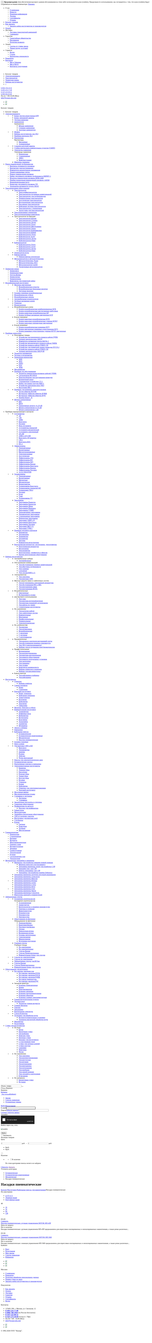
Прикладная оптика (26, 931)
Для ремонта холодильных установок (33, 659)
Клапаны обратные (26, 995)
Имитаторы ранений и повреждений (28, 895)
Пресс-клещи (19, 744)
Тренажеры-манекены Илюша (25, 881)
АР (20, 416)
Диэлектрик (23, 627)
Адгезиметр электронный (28, 432)
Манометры (18, 1022)
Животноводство (25, 911)
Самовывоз (14, 34)
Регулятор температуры (28, 979)
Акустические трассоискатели (30, 200)
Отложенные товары (13, 1102)
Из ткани (22, 1082)
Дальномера (23, 722)
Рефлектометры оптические (29, 257)
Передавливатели (25, 989)
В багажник (23, 1076)
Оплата (8, 28)
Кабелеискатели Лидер (27, 239)
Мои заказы (9, 1253)
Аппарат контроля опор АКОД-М (31, 351)
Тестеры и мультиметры (23, 355)
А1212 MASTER (25, 472)
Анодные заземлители (27, 130)
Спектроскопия (24, 937)
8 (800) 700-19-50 (6, 88)
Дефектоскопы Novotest (28, 470)
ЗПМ (20, 367)
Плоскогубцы (24, 774)
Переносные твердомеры (28, 518)
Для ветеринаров (25, 1064)
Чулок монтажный (26, 758)
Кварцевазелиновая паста (19, 182)
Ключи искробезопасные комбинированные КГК (37, 309)
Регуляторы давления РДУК (29, 973)
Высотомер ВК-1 (25, 387)
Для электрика (24, 577)
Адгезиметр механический (29, 430)
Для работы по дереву (27, 605)
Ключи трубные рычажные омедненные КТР (36, 315)
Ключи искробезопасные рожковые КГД (34, 327)
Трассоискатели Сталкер (28, 220)
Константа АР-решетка (27, 438)
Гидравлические (25, 734)
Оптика (21, 929)
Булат (21, 494)
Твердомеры (19, 500)
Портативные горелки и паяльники (27, 764)
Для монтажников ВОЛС (28, 589)
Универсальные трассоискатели (31, 198)
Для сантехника (25, 661)
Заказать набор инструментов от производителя (28, 26)
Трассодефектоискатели (28, 192)
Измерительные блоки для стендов (32, 955)
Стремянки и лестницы (23, 796)
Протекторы (19, 138)
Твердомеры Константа (27, 522)
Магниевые (23, 142)
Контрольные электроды (23, 1011)
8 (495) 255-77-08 (6, 90)
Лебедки (22, 756)
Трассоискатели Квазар (27, 218)
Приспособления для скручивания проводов (36, 377)
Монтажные (23, 617)
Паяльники (18, 730)
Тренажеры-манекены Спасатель (26, 893)
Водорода (13, 840)
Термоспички (15, 277)
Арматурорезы (24, 697)
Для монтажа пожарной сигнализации (33, 603)
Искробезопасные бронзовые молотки (33, 289)
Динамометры (24, 750)
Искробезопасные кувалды (29, 287)
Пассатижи (23, 772)
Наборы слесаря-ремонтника (30, 671)
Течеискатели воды (21, 253)
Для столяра (23, 665)
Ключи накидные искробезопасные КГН (34, 319)
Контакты (9, 60)
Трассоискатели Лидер (27, 222)
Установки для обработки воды (26, 1015)
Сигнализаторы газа (17, 856)
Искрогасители (20, 305)
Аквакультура (24, 905)
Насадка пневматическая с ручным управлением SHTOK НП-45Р (26, 1223)
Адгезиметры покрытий (28, 428)
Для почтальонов (25, 1068)
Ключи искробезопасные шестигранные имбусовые (38, 311)
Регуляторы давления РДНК (29, 977)
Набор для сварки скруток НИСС (31, 383)
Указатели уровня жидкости (29, 1003)
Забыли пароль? (12, 1110)
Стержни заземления (26, 128)
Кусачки (22, 780)
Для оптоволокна (25, 629)
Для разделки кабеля (26, 611)
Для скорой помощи (26, 1072)
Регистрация (10, 1106)
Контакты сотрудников (18, 66)
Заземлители (19, 122)
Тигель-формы (15, 275)
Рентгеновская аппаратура (29, 546)
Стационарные (24, 156)
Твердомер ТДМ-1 (25, 528)
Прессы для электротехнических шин (28, 760)
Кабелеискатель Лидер (27, 249)
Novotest (22, 424)
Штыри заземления (26, 126)
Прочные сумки (25, 1038)
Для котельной (15, 852)
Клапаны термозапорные (28, 985)
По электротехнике (26, 949)
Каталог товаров (11, 22)
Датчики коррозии (21, 120)
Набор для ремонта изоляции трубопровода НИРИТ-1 (30, 176)
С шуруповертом (25, 637)
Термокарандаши (16, 273)
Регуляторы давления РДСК (29, 975)
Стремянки (23, 800)
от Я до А (9, 1196)
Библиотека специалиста (19, 56)
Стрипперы (23, 689)
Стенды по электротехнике (24, 957)
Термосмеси (14, 271)
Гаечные (22, 824)
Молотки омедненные (22, 285)
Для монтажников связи (28, 587)
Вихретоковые (24, 450)
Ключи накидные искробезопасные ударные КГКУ (38, 321)
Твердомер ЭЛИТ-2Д (27, 520)
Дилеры (13, 16)
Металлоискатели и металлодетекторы (29, 259)
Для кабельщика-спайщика (29, 675)
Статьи (12, 54)
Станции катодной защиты (24, 146)
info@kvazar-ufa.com (8, 98)
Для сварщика (24, 663)
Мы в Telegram (15, 62)
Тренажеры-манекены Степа (25, 885)
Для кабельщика (25, 677)
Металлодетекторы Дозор (28, 261)
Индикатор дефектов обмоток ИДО (32, 396)
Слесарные (23, 571)
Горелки (17, 1007)
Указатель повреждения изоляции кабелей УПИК (37, 373)
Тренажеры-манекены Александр (27, 877)
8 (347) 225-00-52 (6, 92)
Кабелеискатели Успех (27, 235)
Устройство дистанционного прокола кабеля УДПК (38, 337)
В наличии (16, 1159)
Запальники (18, 1009)
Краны (21, 987)
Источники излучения (27, 941)
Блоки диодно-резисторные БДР (26, 116)
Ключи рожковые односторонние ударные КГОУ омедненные (42, 331)
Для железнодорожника (28, 653)
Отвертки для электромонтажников (32, 788)
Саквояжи (22, 1048)
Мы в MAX (14, 64)
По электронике (25, 947)
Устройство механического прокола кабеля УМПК (38, 343)
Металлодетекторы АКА (28, 263)
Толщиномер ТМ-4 (26, 490)
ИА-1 (21, 444)
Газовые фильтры (20, 1005)
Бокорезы (22, 768)
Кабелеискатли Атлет (27, 237)
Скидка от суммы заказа (19, 46)
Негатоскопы (24, 549)
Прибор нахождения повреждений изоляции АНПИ (30, 180)
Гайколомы (23, 706)
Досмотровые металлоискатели (31, 267)
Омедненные (24, 593)
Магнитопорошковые (27, 452)
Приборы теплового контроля (25, 530)
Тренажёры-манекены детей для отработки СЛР (37, 867)
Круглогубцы (24, 778)
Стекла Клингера (20, 1013)
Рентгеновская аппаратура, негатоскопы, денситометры (35, 544)
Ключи (16, 822)
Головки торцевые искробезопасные (28, 293)
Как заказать (10, 24)
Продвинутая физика (27, 927)
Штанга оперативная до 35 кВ (30, 408)
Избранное (9, 1257)
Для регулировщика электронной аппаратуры (36, 583)
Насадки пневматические (28, 740)
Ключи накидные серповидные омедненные (35, 323)
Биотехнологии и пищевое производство (34, 907)
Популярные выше (12, 1200)
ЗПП (20, 359)
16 (6, 1207)
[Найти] (22, 1086)
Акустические (24, 456)
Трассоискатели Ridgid (27, 232)
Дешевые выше (11, 1198)
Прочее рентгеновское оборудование (33, 555)
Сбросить (4, 1167)
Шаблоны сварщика (21, 162)
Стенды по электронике (23, 959)
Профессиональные (26, 619)
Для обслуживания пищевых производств (35, 643)
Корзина (4, 1092)
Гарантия (8, 1295)
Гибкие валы (19, 810)
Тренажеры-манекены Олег (24, 889)
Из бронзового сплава (27, 595)
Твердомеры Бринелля (27, 504)
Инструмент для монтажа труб (25, 818)
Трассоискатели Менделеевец (30, 226)
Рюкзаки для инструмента (29, 1040)
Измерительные (25, 615)
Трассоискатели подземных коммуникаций (35, 194)
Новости (13, 12)
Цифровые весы (25, 714)
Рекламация (14, 40)
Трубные (22, 828)
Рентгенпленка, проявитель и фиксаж (33, 553)
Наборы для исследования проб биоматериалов (37, 647)
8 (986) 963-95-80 (6, 94)
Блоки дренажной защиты (24, 118)
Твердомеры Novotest (27, 524)
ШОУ (21, 404)
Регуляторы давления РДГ (29, 981)
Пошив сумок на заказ (13, 1279)
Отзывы (13, 20)
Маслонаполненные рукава (24, 794)
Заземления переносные (23, 357)
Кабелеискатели (20, 243)
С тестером (23, 635)
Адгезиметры (19, 414)
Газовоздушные (16, 850)
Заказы (8, 1098)
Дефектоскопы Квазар (27, 464)
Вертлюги (22, 748)
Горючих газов (15, 844)
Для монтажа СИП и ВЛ (23, 746)
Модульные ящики (21, 792)
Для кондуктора (25, 1060)
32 (6, 1209)
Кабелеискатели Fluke (27, 241)
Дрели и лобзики (20, 728)
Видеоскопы (23, 718)
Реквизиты (9, 58)
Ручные (13, 854)
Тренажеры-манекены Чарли (25, 891)
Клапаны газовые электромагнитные (33, 997)
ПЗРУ (21, 363)
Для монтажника (25, 1066)
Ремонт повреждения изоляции (22, 174)
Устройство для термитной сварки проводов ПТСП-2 (39, 347)
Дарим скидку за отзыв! (19, 48)
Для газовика (24, 569)
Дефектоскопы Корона (27, 468)
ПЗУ (20, 365)
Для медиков (23, 1062)
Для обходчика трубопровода (30, 567)
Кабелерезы (23, 701)
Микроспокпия (24, 939)
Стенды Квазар (24, 951)
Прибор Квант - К (25, 398)
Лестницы (22, 798)
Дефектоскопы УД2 (26, 458)
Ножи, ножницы (25, 693)
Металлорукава (20, 812)
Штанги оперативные (22, 400)
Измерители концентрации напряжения (25, 170)
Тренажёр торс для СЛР (28, 869)
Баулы (21, 1030)
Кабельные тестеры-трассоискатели (32, 206)
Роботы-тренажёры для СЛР (29, 871)
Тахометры (23, 724)
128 (6, 1213)
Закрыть (12, 1167)
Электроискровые (25, 454)
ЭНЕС (21, 158)
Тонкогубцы (23, 776)
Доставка (8, 1293)
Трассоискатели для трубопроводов (32, 196)
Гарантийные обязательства (20, 38)
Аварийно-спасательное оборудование (29, 814)
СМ (20, 418)
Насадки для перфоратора (28, 808)
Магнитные (23, 480)
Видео (12, 52)
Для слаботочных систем (28, 613)
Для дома (22, 599)
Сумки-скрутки (24, 1046)
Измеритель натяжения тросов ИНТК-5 (34, 341)
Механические (24, 482)
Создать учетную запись (10, 1112)
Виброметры (23, 716)
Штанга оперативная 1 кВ (29, 410)
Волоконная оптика (26, 933)
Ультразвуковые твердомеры (29, 512)
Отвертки (18, 303)
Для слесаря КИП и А (27, 573)
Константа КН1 (24, 442)
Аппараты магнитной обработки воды (33, 1020)
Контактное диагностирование (21, 168)
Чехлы (21, 1052)
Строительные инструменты (29, 607)
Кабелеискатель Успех (27, 245)
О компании (14, 10)
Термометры (23, 536)
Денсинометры (24, 551)
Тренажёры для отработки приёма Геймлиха (35, 873)
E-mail (3, 1108)
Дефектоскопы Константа (28, 466)
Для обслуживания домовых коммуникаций (35, 565)
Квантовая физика (26, 925)
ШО (20, 402)
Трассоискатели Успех (27, 224)
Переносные (23, 154)
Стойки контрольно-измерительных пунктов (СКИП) (34, 148)
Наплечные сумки (25, 1032)
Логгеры (22, 540)
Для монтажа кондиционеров (30, 655)
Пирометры (23, 532)
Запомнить (7, 1135)
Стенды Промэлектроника (29, 953)
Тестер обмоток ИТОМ (27, 392)
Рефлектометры (20, 255)
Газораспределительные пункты (26, 999)
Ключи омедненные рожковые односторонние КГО (38, 329)
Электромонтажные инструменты (27, 766)
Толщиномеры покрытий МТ (30, 488)
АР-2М (21, 434)
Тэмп (21, 496)
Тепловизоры (24, 534)
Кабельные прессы (21, 732)
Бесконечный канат (26, 379)
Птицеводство (24, 913)
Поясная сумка (24, 1036)
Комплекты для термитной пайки (22, 281)
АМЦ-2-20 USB (25, 436)
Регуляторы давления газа (24, 971)
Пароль (3, 1110)
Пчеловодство (24, 915)
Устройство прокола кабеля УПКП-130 (33, 345)
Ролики (21, 754)
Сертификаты (15, 18)
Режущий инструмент (22, 691)
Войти (3, 1106)
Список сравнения (12, 1100)
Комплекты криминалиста (29, 667)
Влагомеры (23, 720)
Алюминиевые (24, 144)
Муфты (17, 132)
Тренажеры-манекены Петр (24, 887)
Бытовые (13, 838)
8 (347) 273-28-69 (11, 1317)
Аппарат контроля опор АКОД (30, 339)
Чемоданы (22, 1050)
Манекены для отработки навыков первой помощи (33, 863)
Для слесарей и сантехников (29, 1074)
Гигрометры (23, 538)
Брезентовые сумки (26, 1080)
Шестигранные (24, 830)
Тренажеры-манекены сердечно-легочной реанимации (35, 875)
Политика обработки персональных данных (22, 1277)
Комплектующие (25, 160)
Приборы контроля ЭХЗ (23, 136)
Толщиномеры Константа (28, 486)
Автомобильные (25, 561)
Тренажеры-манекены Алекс (25, 883)
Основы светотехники (27, 935)
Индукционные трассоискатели (31, 202)
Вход (7, 1249)
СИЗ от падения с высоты (24, 816)
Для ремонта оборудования (29, 657)
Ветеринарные (24, 651)
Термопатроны (15, 279)
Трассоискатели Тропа (27, 228)
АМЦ (21, 420)
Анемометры (24, 712)
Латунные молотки (26, 291)
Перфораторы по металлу (24, 806)
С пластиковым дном (27, 1042)
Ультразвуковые (25, 448)
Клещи (21, 784)
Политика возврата (17, 42)
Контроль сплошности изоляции (22, 166)
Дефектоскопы (19, 446)
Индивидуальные (16, 846)
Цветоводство (24, 917)
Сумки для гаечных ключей (29, 1044)
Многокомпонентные (18, 842)
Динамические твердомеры (29, 514)
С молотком (23, 633)
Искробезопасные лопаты (24, 297)
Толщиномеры (19, 474)
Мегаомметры (19, 369)
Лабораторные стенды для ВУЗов (27, 961)
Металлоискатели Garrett (28, 265)
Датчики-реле (19, 1001)
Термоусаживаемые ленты (20, 172)
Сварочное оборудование (23, 804)
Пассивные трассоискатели (29, 204)
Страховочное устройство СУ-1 (31, 381)
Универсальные (25, 621)
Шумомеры (23, 726)
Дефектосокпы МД (26, 462)
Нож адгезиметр (25, 426)
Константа (23, 422)
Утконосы (22, 782)
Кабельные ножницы (27, 695)
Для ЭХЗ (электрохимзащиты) (30, 645)
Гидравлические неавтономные (31, 736)
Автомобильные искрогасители (26, 299)
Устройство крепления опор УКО (31, 385)
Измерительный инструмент (25, 710)
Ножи (21, 687)
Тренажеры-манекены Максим (25, 879)
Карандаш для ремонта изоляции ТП (24, 184)
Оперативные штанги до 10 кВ (30, 406)
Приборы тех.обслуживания (25, 371)
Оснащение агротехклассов (24, 899)
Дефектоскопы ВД (26, 460)
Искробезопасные (25, 631)
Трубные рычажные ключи (24, 301)
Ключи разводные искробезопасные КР (34, 313)
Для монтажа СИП (26, 579)
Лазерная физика (25, 923)
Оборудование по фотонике (24, 919)
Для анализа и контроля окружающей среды (35, 641)
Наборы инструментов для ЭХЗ (26, 134)
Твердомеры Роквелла (27, 502)
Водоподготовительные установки (32, 1017)
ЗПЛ (20, 361)
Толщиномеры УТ (25, 498)
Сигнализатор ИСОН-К (28, 375)
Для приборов (24, 1070)
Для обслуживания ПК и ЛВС (30, 585)
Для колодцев (15, 858)
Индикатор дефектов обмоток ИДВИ (33, 394)
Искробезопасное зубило (23, 295)
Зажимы (22, 752)
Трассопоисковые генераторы (25, 212)
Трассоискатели (20, 190)
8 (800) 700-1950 (11, 1313)
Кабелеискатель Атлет (27, 247)
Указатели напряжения (23, 353)
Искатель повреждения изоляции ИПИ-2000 (27, 178)
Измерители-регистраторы (29, 542)
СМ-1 (21, 440)
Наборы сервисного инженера (30, 669)
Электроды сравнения (22, 150)
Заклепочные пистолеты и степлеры (28, 802)
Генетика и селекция (26, 909)
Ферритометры (24, 484)
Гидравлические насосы (23, 762)
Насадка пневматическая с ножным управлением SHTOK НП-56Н (26, 1237)
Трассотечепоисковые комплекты (27, 214)
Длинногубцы (24, 770)
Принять (31, 4)
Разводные (23, 826)
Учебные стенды (20, 943)
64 (6, 1211)
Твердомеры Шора (26, 506)
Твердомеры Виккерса (27, 508)
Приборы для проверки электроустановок (30, 389)
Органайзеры (24, 1034)
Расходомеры (19, 1024)
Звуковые (13, 848)
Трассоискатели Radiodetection (30, 230)
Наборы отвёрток (25, 683)
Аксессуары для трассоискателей (31, 210)
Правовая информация (18, 14)
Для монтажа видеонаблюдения (31, 601)
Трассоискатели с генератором (30, 208)
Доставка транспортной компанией (23, 32)
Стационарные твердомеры (29, 516)
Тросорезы (23, 703)
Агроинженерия (25, 903)
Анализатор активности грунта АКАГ (24, 186)
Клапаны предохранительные (30, 993)
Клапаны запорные (26, 991)
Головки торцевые (21, 742)
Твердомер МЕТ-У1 (26, 526)
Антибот (4, 1114)
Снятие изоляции (20, 685)
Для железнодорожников (28, 1058)
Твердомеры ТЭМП (26, 510)
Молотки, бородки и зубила (24, 708)
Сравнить (4, 1221)
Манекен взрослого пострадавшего (32, 865)
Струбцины (18, 820)
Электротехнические (27, 623)
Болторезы (23, 699)
